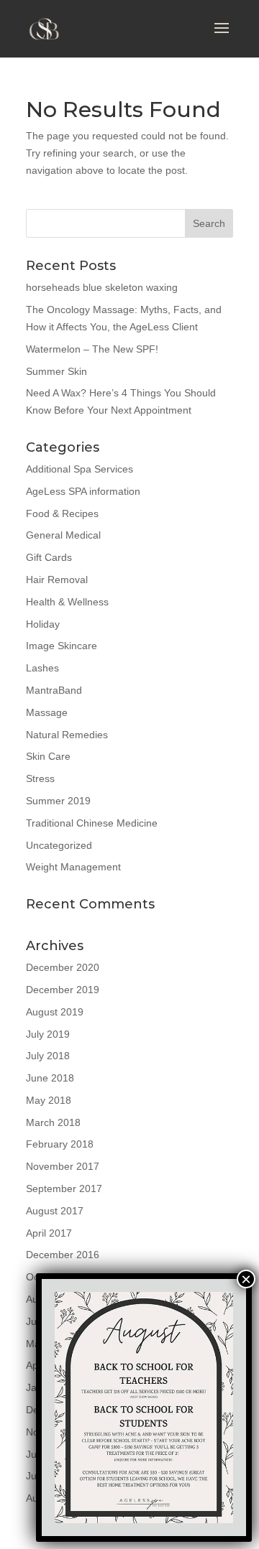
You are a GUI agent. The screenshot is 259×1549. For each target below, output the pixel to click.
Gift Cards (49, 557)
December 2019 (62, 989)
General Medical (63, 535)
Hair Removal (57, 579)
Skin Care (48, 756)
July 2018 (48, 1055)
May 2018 (48, 1100)
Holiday (43, 624)
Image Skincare (61, 645)
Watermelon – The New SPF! (92, 349)
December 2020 (62, 967)
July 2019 (48, 1034)
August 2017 (54, 1211)
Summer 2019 (58, 800)
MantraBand (54, 690)
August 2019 (54, 1012)
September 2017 (64, 1188)
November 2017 (62, 1166)
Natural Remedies (67, 734)
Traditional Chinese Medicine (92, 823)
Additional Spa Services (79, 469)
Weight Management (73, 867)
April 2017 (49, 1233)
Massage (47, 712)
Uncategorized (59, 845)
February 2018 (60, 1144)
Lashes (42, 668)
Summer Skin (56, 371)
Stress (40, 778)
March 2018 (53, 1122)
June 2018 (50, 1078)
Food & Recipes (62, 513)
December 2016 (62, 1254)
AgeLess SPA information (83, 491)
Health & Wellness (67, 602)
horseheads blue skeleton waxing (102, 287)
